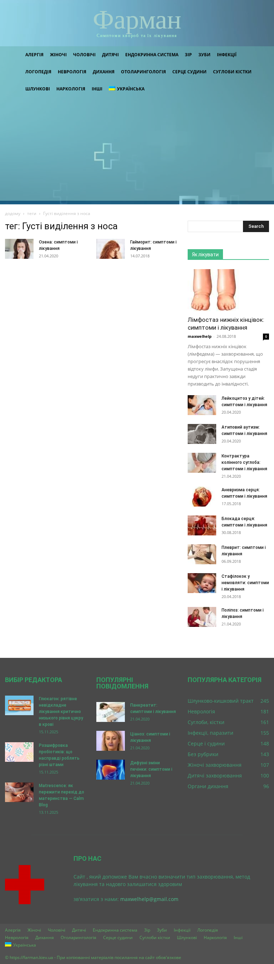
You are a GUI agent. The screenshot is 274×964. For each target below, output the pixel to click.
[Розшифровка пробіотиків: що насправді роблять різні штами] (19, 752)
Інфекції (227, 55)
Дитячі (110, 55)
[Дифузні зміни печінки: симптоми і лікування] (110, 770)
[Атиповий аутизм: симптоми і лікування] (202, 434)
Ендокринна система (151, 55)
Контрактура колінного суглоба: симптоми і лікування (244, 462)
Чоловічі (84, 55)
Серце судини (189, 72)
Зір (188, 55)
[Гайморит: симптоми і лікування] (110, 249)
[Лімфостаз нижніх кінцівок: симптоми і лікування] (228, 290)
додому (12, 213)
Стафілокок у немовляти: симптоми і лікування (245, 583)
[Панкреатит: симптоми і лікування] (110, 712)
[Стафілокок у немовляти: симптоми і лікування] (202, 583)
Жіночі (58, 55)
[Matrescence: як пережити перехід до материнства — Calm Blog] (19, 792)
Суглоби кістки (232, 72)
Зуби (204, 55)
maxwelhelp (200, 336)
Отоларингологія (143, 72)
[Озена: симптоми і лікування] (19, 249)
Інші (97, 89)
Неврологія (72, 72)
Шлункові (37, 89)
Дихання (104, 72)
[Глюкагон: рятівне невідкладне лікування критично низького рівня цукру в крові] (19, 705)
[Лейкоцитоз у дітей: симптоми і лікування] (202, 405)
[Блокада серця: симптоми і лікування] (202, 525)
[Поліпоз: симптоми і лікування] (202, 617)
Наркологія (70, 89)
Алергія (34, 55)
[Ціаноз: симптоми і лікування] (110, 741)
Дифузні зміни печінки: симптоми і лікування (151, 769)
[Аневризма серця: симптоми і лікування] (202, 497)
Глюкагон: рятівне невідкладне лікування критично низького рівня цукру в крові (61, 711)
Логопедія (38, 72)
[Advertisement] (137, 151)
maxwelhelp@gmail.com (149, 899)
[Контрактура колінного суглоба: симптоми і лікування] (202, 463)
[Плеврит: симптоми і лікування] (202, 554)
